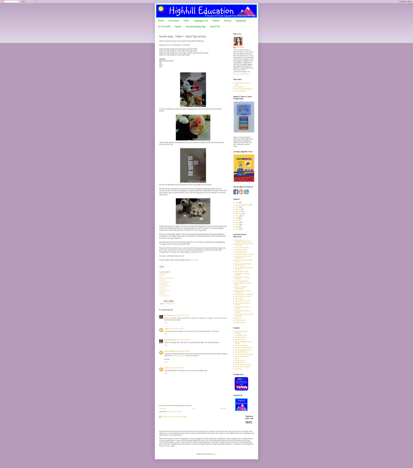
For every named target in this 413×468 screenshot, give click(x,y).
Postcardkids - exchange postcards (242, 274)
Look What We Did (164, 286)
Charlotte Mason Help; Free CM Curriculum (244, 245)
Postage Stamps (239, 362)
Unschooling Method (240, 252)
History (227, 20)
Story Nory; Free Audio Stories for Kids (244, 261)
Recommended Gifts (241, 91)
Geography (241, 20)
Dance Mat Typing (240, 323)
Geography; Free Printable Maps (244, 294)
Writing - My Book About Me (243, 348)
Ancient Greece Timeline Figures (242, 357)
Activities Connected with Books (244, 254)
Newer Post (163, 409)
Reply (165, 323)
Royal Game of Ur (240, 360)
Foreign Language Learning (243, 350)
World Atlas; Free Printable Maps (243, 284)
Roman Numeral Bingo (241, 346)
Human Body (167, 304)
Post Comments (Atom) (174, 412)
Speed (236, 227)
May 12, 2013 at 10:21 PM (183, 351)
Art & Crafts (164, 26)
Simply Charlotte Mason (242, 248)
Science (215, 20)
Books (236, 203)
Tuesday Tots (162, 292)
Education (237, 209)
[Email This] (164, 301)
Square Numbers (240, 340)
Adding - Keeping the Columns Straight (244, 342)
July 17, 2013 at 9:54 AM (177, 368)
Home (161, 20)
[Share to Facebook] (171, 301)
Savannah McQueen (170, 340)
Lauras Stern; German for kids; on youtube (244, 315)
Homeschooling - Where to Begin (242, 84)
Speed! (178, 26)
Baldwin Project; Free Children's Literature (244, 268)
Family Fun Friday (163, 284)
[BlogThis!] (166, 301)
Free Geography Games (242, 281)
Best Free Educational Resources (241, 332)
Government (238, 214)
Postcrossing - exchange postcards (242, 278)
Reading (237, 223)
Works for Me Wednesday (166, 278)
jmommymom (240, 47)
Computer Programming (242, 205)
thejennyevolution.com (179, 356)
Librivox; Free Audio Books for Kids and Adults (243, 264)
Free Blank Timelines (241, 352)
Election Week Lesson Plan (243, 365)
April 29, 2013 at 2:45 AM (181, 316)
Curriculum (173, 20)
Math (186, 20)
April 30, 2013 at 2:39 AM (176, 329)
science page (194, 260)
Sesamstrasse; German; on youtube (243, 311)
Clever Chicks (162, 294)
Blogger (214, 454)
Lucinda (166, 329)
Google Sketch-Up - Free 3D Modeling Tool (243, 291)
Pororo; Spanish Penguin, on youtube (243, 304)
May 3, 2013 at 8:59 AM (183, 340)
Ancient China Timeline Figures (244, 354)
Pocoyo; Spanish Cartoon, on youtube (242, 307)
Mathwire (238, 318)
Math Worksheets (240, 320)
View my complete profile (240, 74)
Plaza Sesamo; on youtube (242, 301)
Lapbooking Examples (241, 250)
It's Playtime (162, 288)
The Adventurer (169, 316)
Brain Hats (238, 369)
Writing (237, 229)
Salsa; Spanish (239, 299)
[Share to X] (168, 301)
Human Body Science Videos (243, 297)
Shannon (166, 368)
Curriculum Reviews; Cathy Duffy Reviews (243, 257)
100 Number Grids (240, 337)
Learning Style (239, 87)
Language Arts (200, 20)
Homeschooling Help (196, 26)
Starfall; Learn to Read (241, 271)
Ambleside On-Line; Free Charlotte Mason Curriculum (243, 241)
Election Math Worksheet (242, 367)
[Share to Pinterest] (173, 301)
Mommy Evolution (169, 351)
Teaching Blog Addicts (164, 282)
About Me (215, 26)
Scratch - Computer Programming (241, 288)
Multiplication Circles (241, 335)
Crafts (237, 207)
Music (236, 220)
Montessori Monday (164, 296)
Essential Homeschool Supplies (244, 89)
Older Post (223, 409)
